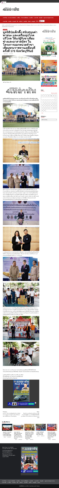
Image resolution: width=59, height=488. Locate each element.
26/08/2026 (9, 437)
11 (46, 103)
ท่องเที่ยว (31, 17)
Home (37, 21)
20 (51, 105)
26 (48, 108)
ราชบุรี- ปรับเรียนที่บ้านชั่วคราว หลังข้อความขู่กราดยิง (40, 433)
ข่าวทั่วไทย (5, 17)
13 (51, 103)
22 (55, 105)
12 (48, 103)
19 (48, 105)
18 (46, 105)
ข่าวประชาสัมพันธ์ (12, 17)
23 (42, 108)
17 (44, 105)
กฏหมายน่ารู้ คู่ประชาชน (48, 17)
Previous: (11, 414)
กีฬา (17, 21)
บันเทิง (29, 21)
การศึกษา (18, 17)
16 (42, 105)
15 (55, 103)
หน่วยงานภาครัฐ (50, 429)
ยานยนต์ (14, 21)
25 (46, 108)
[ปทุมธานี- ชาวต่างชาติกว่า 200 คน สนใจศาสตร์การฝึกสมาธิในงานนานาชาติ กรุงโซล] (7, 427)
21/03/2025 (11, 53)
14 (53, 103)
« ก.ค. (42, 113)
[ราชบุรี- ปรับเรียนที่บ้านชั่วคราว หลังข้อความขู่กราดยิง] (41, 427)
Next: (30, 414)
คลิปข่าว (21, 21)
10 (44, 103)
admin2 (5, 437)
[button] (56, 20)
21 (53, 105)
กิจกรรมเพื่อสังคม (24, 17)
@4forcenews (6, 53)
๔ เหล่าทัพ (36, 17)
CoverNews (31, 486)
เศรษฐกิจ (41, 17)
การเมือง (10, 21)
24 (44, 108)
